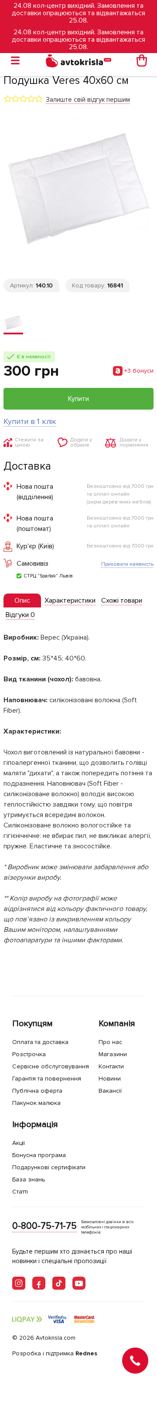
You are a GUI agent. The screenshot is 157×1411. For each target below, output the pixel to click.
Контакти (111, 1066)
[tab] (22, 601)
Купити (78, 398)
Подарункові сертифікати (48, 1167)
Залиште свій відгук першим (88, 99)
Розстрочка (29, 1054)
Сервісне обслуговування (50, 1066)
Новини (110, 1078)
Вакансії (110, 1090)
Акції (18, 1143)
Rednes (86, 1353)
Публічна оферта (37, 1090)
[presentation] (22, 600)
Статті (20, 1191)
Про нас (110, 1042)
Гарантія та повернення (46, 1078)
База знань (28, 1179)
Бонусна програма (39, 1155)
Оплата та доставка (40, 1042)
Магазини (113, 1054)
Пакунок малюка (36, 1103)
